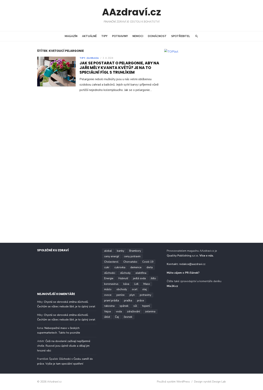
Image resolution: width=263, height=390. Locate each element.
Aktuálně (89, 36)
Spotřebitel (180, 36)
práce (140, 300)
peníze (120, 295)
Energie (108, 278)
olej (144, 289)
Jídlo (153, 278)
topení (146, 306)
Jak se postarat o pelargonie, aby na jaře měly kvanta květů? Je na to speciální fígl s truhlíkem (119, 67)
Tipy (104, 36)
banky (120, 251)
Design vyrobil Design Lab (210, 381)
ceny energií (111, 256)
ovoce (107, 295)
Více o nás (206, 255)
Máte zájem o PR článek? (183, 273)
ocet (134, 289)
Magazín (71, 36)
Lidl (136, 284)
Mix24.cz (172, 286)
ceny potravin (132, 256)
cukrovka (119, 267)
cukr (106, 267)
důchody (125, 273)
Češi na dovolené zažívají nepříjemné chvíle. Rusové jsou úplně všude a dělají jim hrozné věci (63, 345)
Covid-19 (147, 262)
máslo (107, 289)
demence (136, 267)
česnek (128, 317)
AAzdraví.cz (131, 12)
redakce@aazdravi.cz (192, 264)
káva (126, 284)
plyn (132, 295)
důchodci (109, 273)
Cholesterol (111, 262)
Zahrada (92, 58)
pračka (128, 300)
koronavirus (111, 284)
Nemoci (137, 36)
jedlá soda (139, 278)
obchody (121, 289)
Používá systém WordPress (173, 381)
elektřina (141, 273)
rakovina (109, 306)
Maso (146, 284)
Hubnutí (123, 278)
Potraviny (120, 36)
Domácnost (157, 36)
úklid (107, 317)
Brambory (135, 251)
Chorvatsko (130, 262)
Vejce (107, 311)
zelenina (150, 311)
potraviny (145, 295)
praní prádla (111, 300)
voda (119, 311)
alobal (108, 251)
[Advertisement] (197, 83)
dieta (150, 267)
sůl (135, 306)
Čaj (117, 317)
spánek (124, 306)
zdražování (133, 311)
